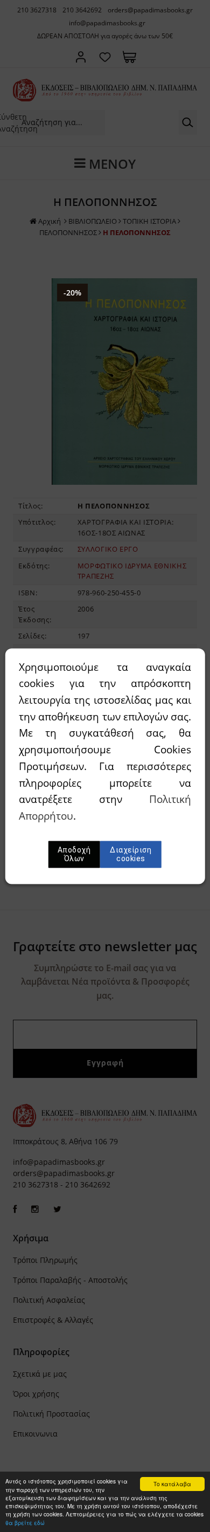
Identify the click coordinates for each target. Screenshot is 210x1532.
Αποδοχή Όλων (74, 854)
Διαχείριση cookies (130, 854)
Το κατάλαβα (172, 1484)
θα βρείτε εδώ (25, 1523)
